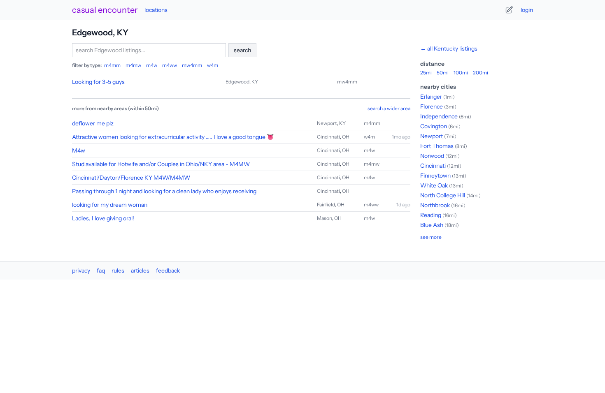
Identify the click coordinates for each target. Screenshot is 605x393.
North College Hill (442, 195)
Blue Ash (431, 225)
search (242, 50)
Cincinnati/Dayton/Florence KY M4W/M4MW (131, 177)
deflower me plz (93, 123)
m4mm (112, 65)
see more (431, 237)
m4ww (169, 65)
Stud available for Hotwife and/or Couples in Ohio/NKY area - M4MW (161, 164)
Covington (433, 126)
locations (156, 10)
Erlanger (431, 96)
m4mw (133, 65)
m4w (151, 65)
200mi (480, 72)
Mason (324, 218)
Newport (327, 123)
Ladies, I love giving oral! (103, 218)
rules (118, 270)
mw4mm (192, 65)
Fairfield (326, 204)
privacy (81, 270)
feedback (168, 270)
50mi (443, 72)
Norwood (432, 156)
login (527, 10)
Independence (439, 116)
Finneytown (435, 175)
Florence (431, 106)
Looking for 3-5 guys (98, 82)
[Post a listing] (509, 9)
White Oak (434, 185)
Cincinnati (328, 137)
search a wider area (389, 108)
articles (140, 270)
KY (254, 82)
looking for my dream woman (109, 204)
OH (345, 137)
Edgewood (237, 82)
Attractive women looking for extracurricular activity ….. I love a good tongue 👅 (173, 137)
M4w (78, 150)
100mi (461, 72)
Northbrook (435, 205)
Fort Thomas (437, 146)
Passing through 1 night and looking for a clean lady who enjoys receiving (164, 191)
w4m (212, 65)
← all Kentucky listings (448, 48)
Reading (430, 215)
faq (101, 270)
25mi (426, 72)
